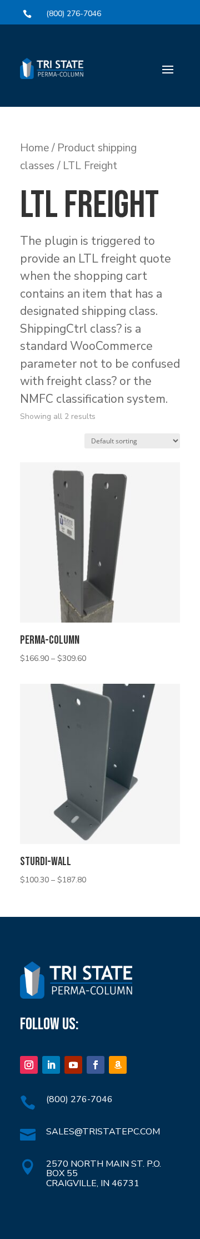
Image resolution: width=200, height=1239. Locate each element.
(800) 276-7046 (73, 13)
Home (34, 147)
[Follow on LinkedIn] (51, 1065)
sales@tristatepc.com (103, 1132)
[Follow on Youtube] (73, 1065)
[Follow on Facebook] (95, 1065)
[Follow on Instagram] (29, 1065)
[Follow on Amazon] (118, 1065)
